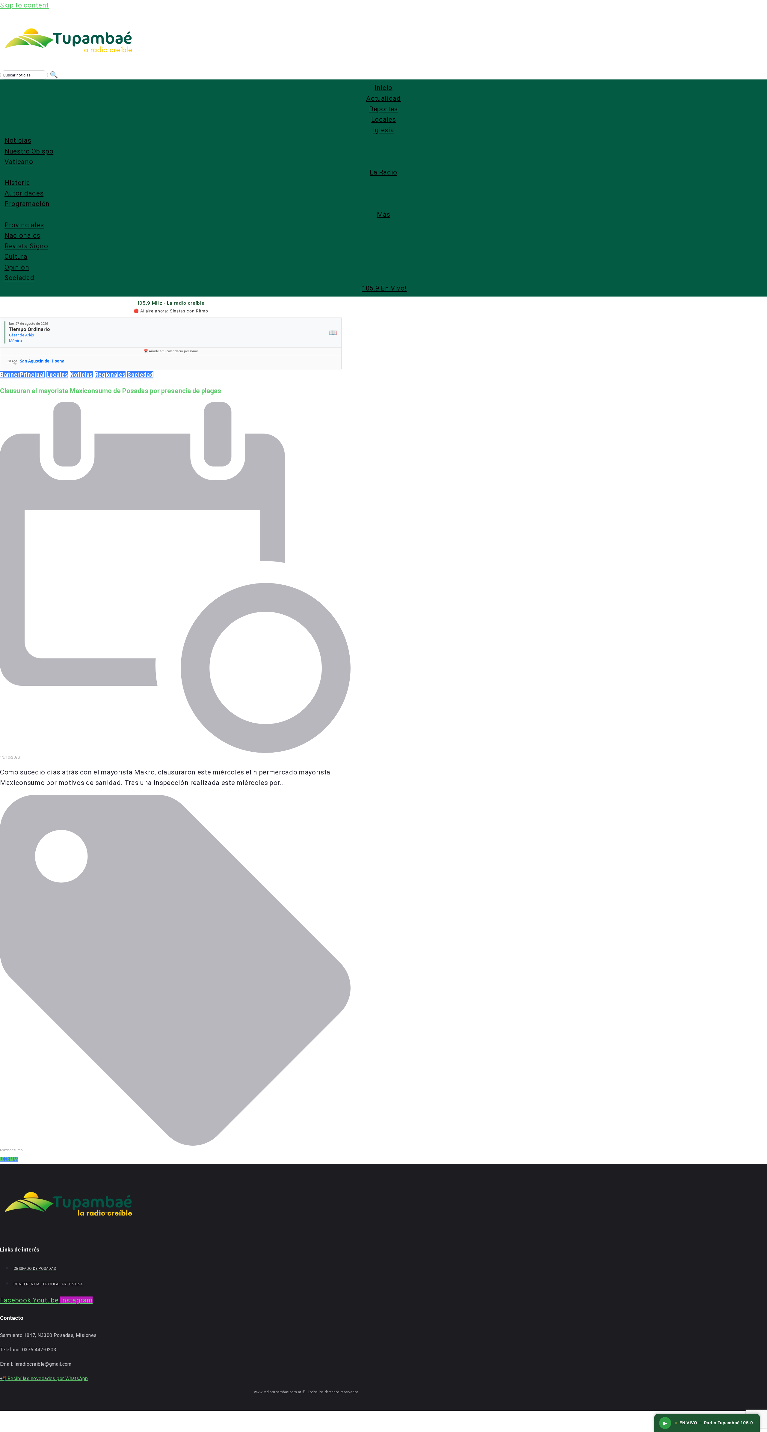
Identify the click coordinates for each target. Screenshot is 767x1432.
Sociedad (140, 374)
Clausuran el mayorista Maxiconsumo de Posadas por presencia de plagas (110, 391)
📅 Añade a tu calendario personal (171, 351)
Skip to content (24, 5)
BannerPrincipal (22, 374)
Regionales (110, 374)
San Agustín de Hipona (42, 361)
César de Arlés (21, 335)
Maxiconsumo (11, 1150)
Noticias (81, 374)
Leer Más (9, 1159)
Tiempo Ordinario (29, 329)
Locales (57, 374)
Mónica (15, 340)
